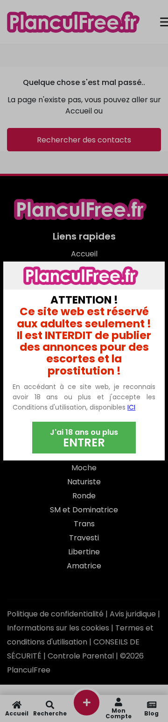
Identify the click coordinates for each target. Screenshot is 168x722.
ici (131, 407)
